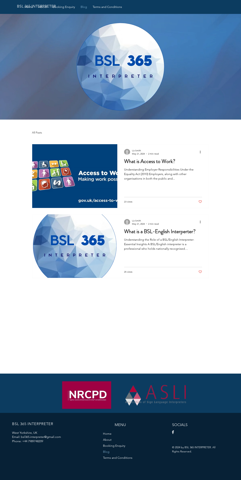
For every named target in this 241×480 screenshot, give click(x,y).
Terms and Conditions (117, 458)
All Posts (37, 132)
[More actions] (201, 152)
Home (107, 433)
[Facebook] (173, 432)
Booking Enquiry (114, 445)
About (107, 439)
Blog (106, 451)
